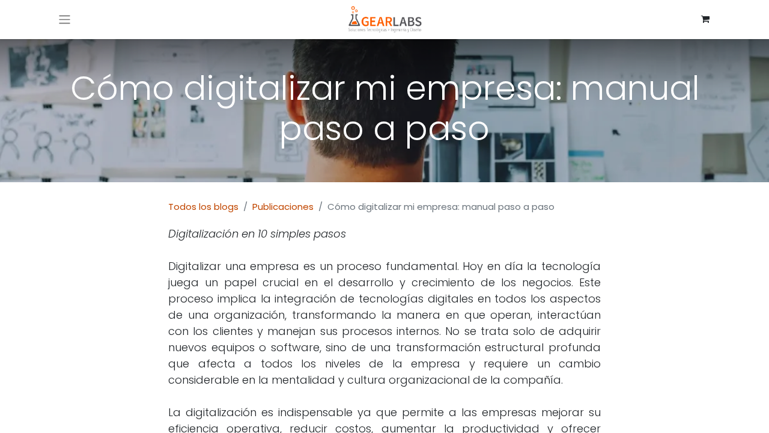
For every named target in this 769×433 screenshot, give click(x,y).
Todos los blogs (203, 206)
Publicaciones (283, 206)
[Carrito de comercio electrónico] (705, 19)
